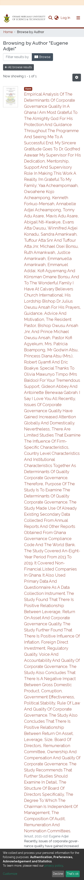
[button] (56, 17)
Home (8, 32)
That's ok (72, 873)
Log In (66, 18)
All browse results (19, 67)
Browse (44, 57)
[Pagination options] (76, 77)
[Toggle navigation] (78, 18)
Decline (58, 873)
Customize (10, 873)
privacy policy (53, 865)
